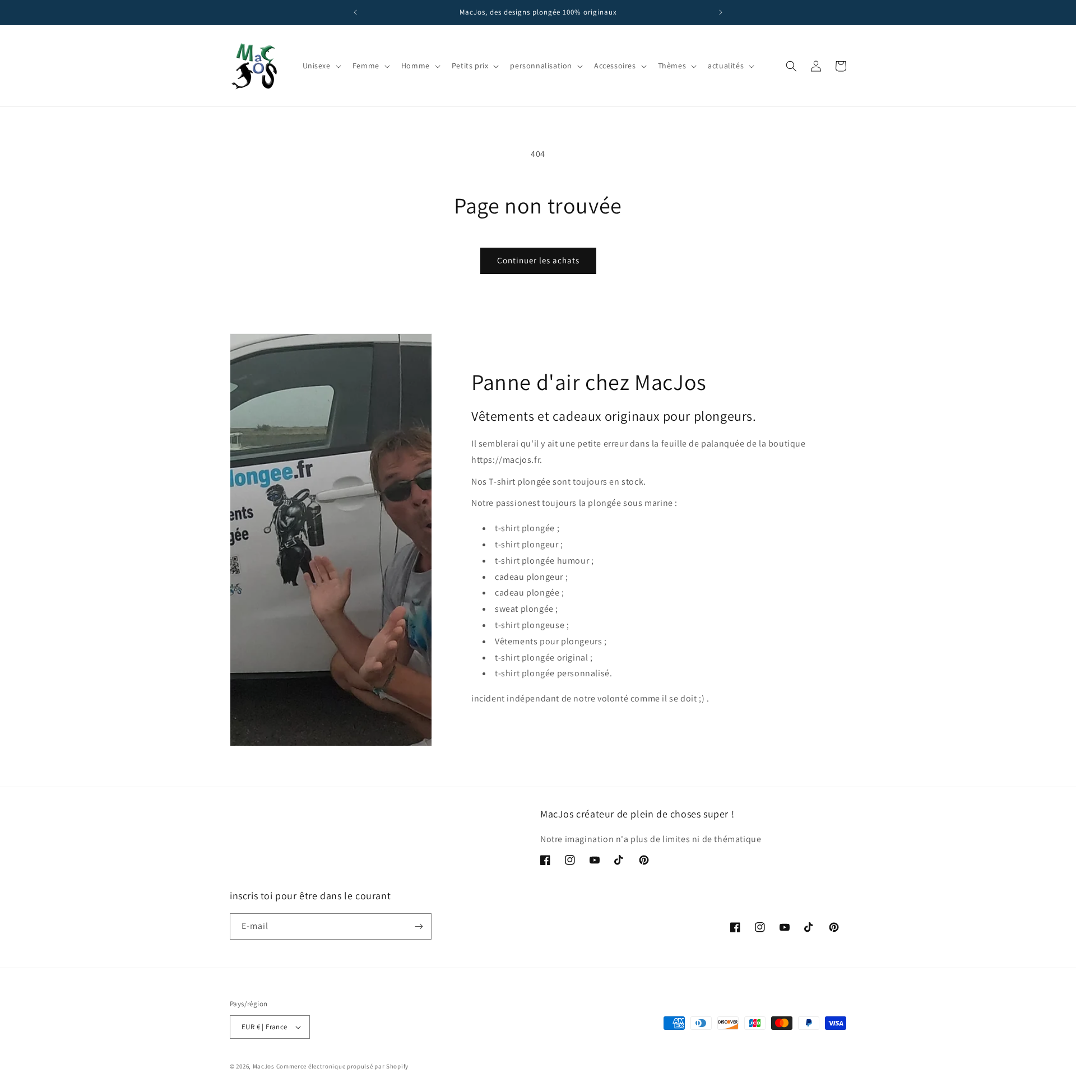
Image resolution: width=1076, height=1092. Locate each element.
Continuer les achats (538, 260)
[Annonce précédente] (355, 12)
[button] (321, 65)
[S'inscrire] (418, 926)
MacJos (264, 1066)
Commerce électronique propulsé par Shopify (342, 1066)
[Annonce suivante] (720, 12)
